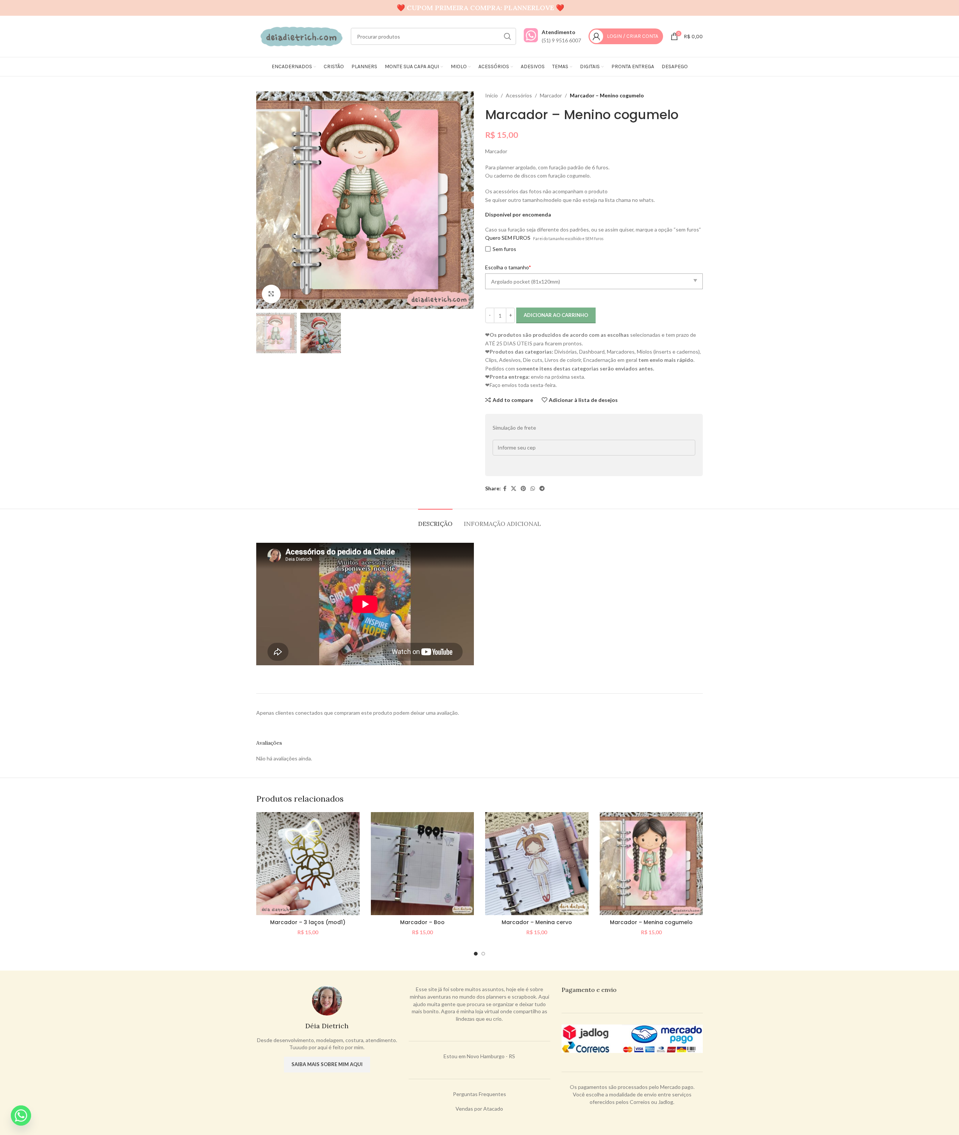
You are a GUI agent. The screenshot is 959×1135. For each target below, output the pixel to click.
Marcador (551, 95)
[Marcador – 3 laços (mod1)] (308, 863)
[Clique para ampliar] (271, 294)
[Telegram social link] (542, 489)
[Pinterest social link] (523, 489)
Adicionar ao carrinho (556, 315)
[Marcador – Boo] (422, 863)
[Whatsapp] (21, 1115)
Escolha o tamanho (508, 267)
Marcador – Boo (422, 922)
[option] (361, 301)
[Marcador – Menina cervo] (537, 863)
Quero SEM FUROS (507, 237)
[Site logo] (299, 36)
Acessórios (519, 95)
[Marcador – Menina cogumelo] (651, 863)
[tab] (435, 520)
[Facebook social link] (505, 489)
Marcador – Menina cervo (537, 922)
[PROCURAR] (507, 36)
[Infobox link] (552, 36)
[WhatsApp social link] (532, 489)
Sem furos (504, 249)
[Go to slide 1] (476, 954)
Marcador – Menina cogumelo (651, 922)
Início (491, 95)
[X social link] (513, 489)
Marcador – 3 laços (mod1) (307, 922)
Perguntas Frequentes (479, 1094)
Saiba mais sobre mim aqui (327, 1064)
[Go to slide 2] (483, 954)
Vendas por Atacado (479, 1108)
